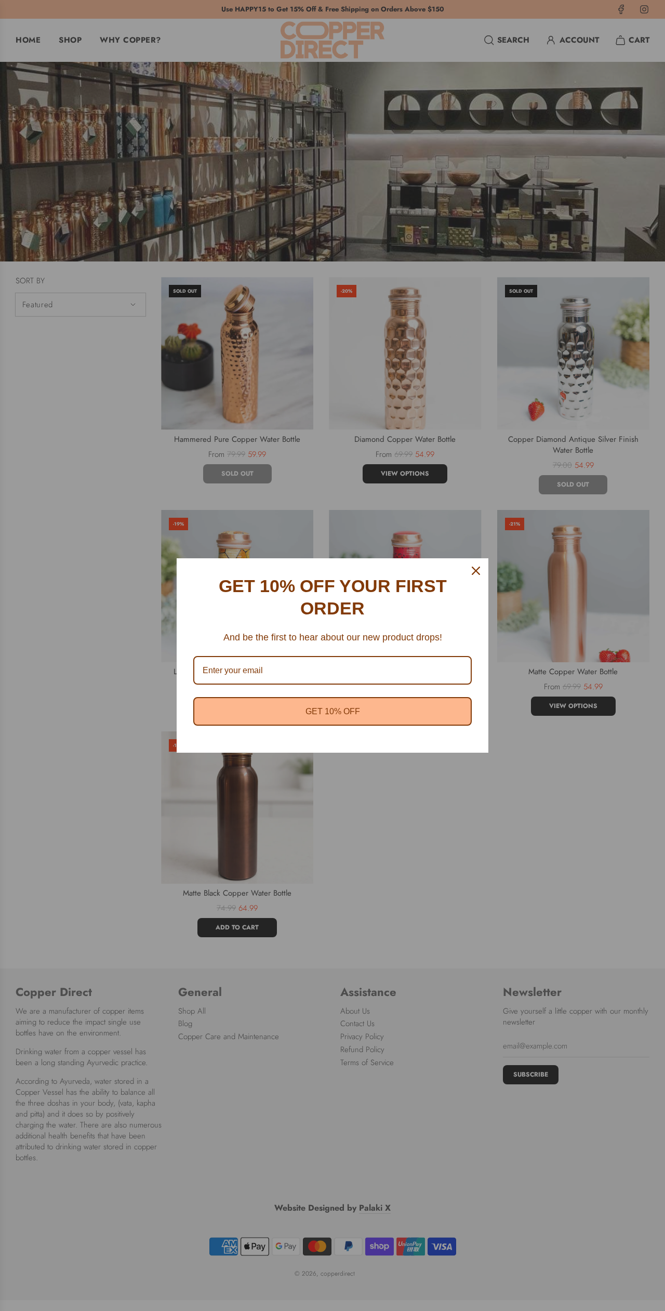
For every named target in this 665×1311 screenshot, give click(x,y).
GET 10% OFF (332, 711)
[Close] (475, 570)
